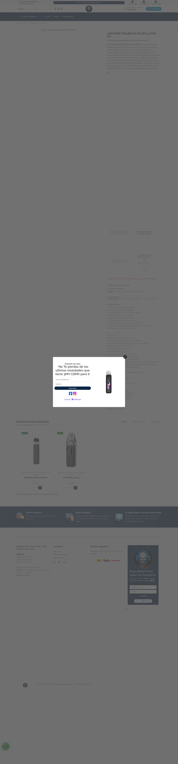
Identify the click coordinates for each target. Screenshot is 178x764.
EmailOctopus (77, 399)
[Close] (125, 357)
